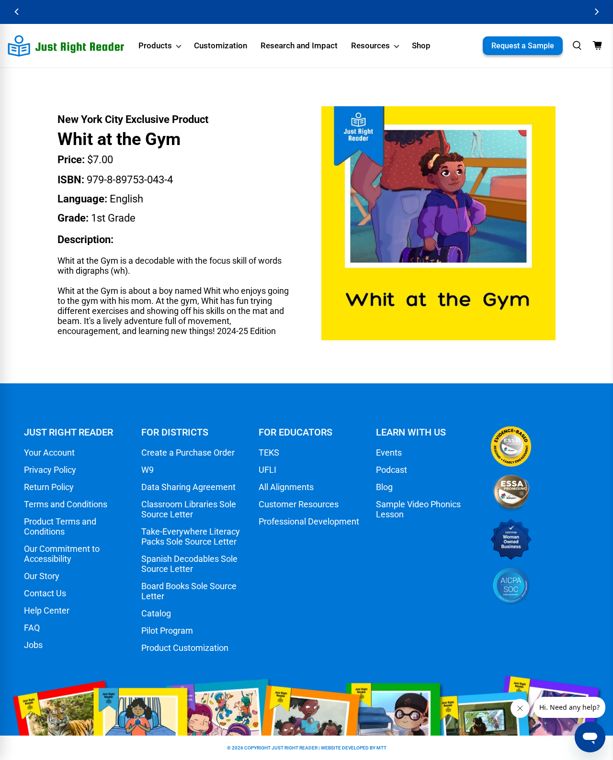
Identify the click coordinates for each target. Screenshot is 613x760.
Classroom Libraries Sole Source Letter (188, 509)
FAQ (32, 628)
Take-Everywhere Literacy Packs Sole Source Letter (190, 536)
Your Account (49, 452)
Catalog (156, 613)
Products (155, 45)
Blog (384, 487)
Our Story (41, 576)
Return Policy (49, 487)
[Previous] (17, 11)
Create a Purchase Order (188, 452)
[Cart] (597, 45)
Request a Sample (522, 45)
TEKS (269, 452)
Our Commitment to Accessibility (62, 554)
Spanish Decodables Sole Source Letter (189, 564)
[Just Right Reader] (66, 45)
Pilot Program (167, 631)
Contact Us (45, 593)
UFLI (267, 470)
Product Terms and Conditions (60, 526)
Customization (220, 45)
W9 (147, 470)
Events (389, 452)
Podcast (391, 470)
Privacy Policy (50, 470)
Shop (421, 45)
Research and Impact (299, 45)
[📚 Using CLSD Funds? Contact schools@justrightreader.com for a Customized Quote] (306, 12)
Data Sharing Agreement (188, 487)
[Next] (596, 11)
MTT (381, 747)
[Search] (577, 45)
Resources (370, 45)
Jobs (33, 645)
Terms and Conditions (65, 504)
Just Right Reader (295, 747)
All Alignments (286, 487)
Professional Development (309, 521)
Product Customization (184, 648)
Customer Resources (299, 504)
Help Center (46, 610)
